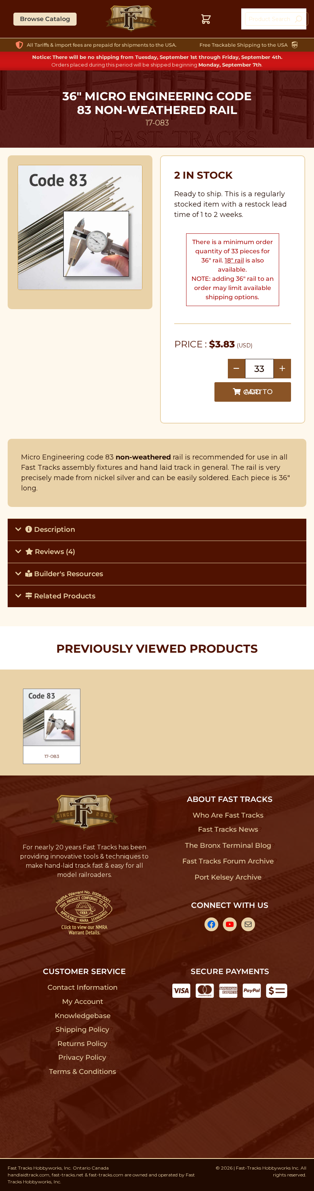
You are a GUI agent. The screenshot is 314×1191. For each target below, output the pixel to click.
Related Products (63, 596)
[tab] (157, 529)
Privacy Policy (82, 1057)
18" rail (234, 260)
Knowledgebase (82, 1016)
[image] (80, 227)
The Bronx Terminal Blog (228, 845)
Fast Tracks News (228, 829)
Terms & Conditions (82, 1071)
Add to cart (258, 392)
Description (53, 529)
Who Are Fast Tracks (228, 815)
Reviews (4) (54, 551)
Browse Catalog (45, 19)
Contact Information (82, 987)
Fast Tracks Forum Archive (227, 861)
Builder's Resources (67, 574)
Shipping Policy (83, 1029)
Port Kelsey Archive (228, 877)
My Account (82, 1001)
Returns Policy (82, 1043)
